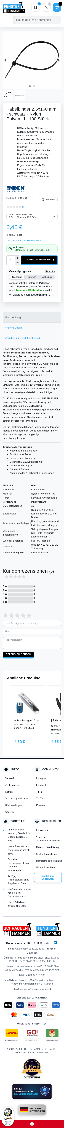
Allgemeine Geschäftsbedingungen (48, 839)
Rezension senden (18, 654)
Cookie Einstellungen (47, 854)
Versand (9, 778)
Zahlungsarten (12, 785)
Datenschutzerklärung (47, 847)
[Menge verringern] (17, 262)
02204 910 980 (36, 975)
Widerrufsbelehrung (46, 867)
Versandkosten (33, 240)
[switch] (8, 1123)
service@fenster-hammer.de (36, 989)
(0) (23, 206)
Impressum (42, 830)
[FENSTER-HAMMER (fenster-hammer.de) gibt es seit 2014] (32, 1068)
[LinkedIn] (55, 942)
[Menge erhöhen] (17, 257)
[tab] (32, 317)
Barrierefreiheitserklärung (49, 860)
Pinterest (41, 805)
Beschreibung (13, 317)
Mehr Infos (50, 271)
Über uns (10, 812)
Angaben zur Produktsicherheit (22, 337)
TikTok (39, 791)
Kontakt (9, 791)
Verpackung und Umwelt (17, 798)
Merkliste (50, 199)
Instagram (41, 778)
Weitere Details (13, 327)
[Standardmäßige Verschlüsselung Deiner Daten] (32, 1091)
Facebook (41, 785)
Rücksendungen (13, 805)
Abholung (47, 277)
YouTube (40, 798)
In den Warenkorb (38, 259)
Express (32, 277)
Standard (17, 277)
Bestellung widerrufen (48, 877)
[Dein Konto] (46, 7)
